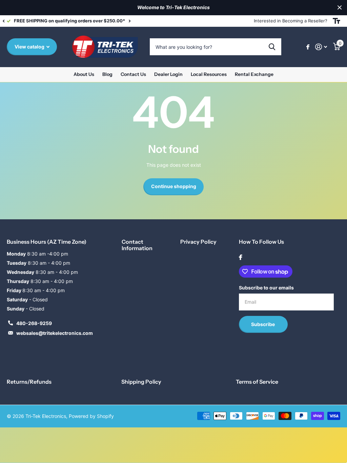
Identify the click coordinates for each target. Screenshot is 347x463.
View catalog (30, 46)
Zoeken (272, 46)
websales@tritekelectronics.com (54, 333)
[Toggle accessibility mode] (336, 21)
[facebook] (240, 257)
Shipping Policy (141, 381)
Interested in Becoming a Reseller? (290, 20)
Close (339, 7)
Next (167, 20)
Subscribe (263, 324)
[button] (3, 21)
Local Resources (209, 74)
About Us (84, 74)
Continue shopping (173, 186)
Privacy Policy (198, 241)
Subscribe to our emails (266, 287)
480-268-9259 (34, 323)
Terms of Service (257, 381)
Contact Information (137, 244)
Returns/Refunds (29, 381)
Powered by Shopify (91, 416)
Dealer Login (168, 74)
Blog (107, 74)
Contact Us (133, 74)
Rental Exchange (254, 74)
